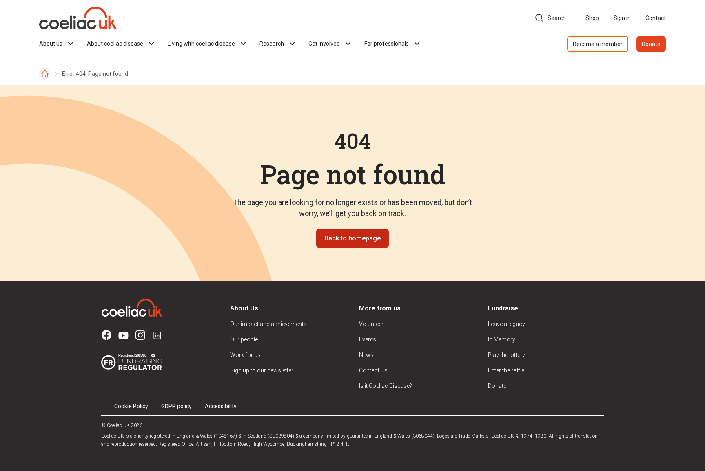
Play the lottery (506, 355)
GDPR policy (176, 406)
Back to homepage (352, 238)
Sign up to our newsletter (261, 370)
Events (367, 339)
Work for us (245, 355)
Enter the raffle (506, 370)
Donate (651, 44)
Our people (244, 339)
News (366, 355)
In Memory (501, 339)
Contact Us (373, 370)
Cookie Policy (131, 406)
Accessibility (221, 406)
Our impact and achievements (268, 324)
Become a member (598, 44)
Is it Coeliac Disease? (385, 386)
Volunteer (371, 324)
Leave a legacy (506, 324)
